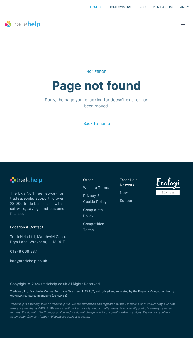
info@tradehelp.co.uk (28, 260)
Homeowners (120, 7)
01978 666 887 (23, 251)
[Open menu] (183, 24)
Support (127, 200)
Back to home (96, 123)
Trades (96, 7)
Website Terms (96, 187)
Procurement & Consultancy (163, 7)
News (125, 192)
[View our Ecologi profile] (168, 192)
